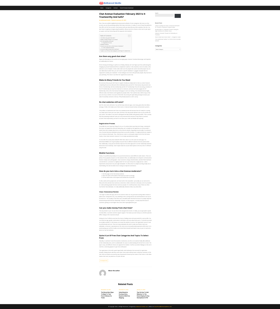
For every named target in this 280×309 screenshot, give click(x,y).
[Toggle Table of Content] (128, 36)
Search (156, 13)
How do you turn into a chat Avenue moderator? (112, 46)
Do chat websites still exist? (107, 41)
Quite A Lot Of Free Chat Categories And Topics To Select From (115, 51)
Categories (108, 8)
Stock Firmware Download (126, 8)
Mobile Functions (105, 44)
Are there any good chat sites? (108, 38)
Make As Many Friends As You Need (109, 39)
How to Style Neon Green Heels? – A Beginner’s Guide (168, 37)
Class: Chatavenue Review (108, 47)
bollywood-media (105, 20)
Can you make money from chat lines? (110, 49)
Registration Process (107, 42)
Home (101, 8)
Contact (116, 8)
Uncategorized (103, 260)
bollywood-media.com (142, 306)
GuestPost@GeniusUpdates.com (163, 306)
